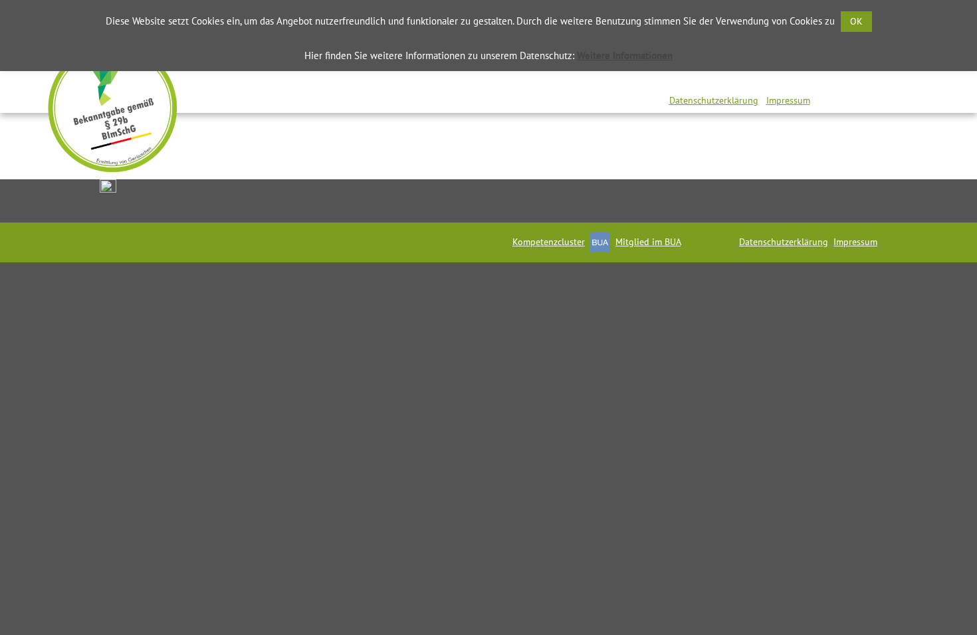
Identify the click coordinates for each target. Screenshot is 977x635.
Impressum (788, 100)
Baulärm (666, 79)
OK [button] (856, 21)
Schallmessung (435, 79)
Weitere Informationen (625, 55)
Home (205, 79)
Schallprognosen (562, 79)
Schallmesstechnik (303, 79)
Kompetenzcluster (548, 242)
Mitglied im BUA (648, 242)
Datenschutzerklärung (713, 100)
